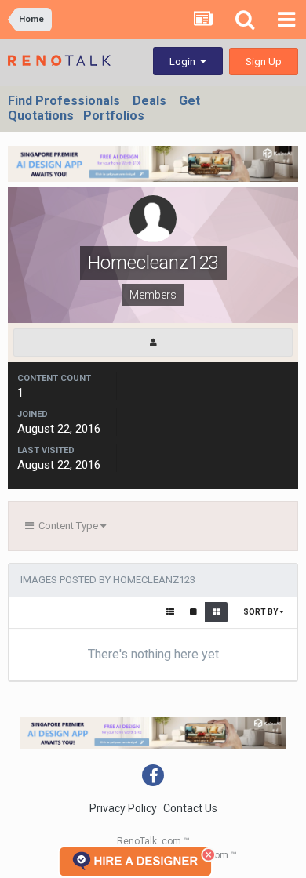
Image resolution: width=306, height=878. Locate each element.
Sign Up (264, 61)
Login (184, 61)
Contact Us (190, 808)
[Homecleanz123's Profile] (153, 342)
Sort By (261, 612)
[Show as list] (170, 612)
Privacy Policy (123, 808)
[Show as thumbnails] (216, 612)
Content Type (67, 526)
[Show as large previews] (193, 612)
